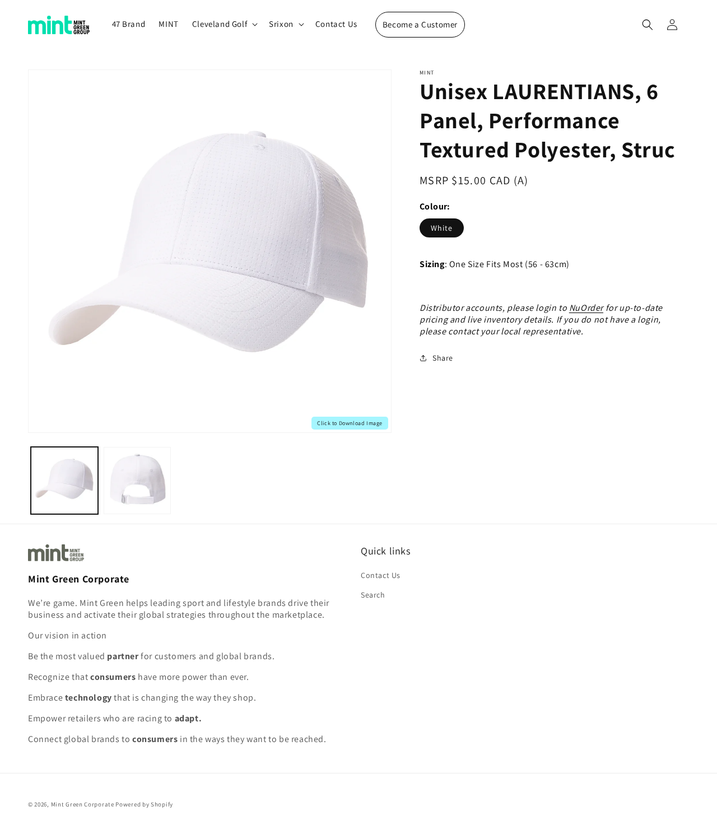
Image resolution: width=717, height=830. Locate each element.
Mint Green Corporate (82, 804)
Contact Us (381, 575)
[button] (223, 24)
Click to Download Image (350, 423)
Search (373, 595)
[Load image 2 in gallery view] (137, 480)
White (442, 228)
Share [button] (442, 358)
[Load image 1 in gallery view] (64, 480)
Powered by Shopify (144, 804)
